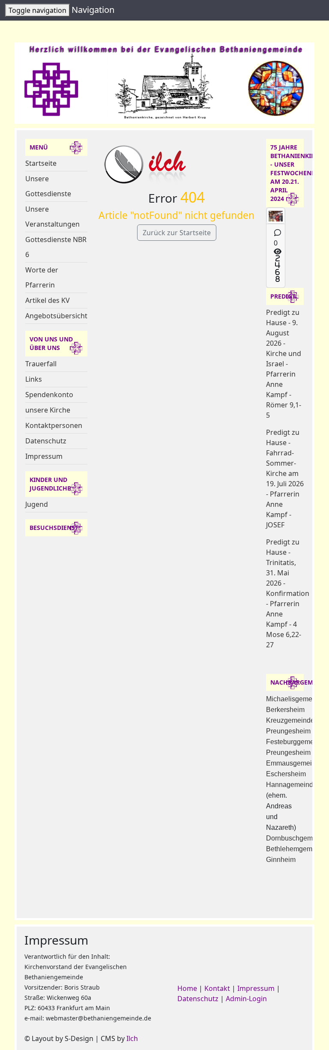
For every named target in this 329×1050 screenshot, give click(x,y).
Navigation (93, 9)
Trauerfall (41, 363)
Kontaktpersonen (53, 425)
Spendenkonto (49, 394)
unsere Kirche (47, 410)
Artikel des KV (47, 300)
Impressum (44, 456)
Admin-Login (246, 998)
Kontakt (217, 988)
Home (187, 988)
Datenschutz (45, 441)
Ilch (132, 1038)
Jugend (36, 504)
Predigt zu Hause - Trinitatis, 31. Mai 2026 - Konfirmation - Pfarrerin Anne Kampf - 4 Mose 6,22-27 (287, 593)
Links (33, 379)
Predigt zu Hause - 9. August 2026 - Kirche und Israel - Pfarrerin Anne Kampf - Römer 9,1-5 (283, 364)
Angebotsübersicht (56, 315)
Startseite (41, 163)
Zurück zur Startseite (177, 232)
